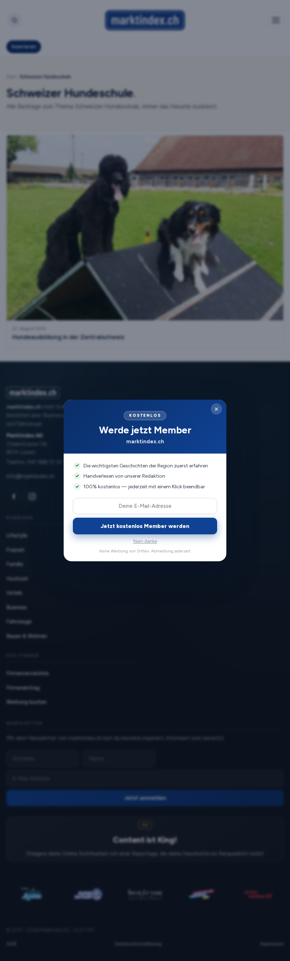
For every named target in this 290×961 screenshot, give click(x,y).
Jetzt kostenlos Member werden (145, 526)
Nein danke (145, 541)
